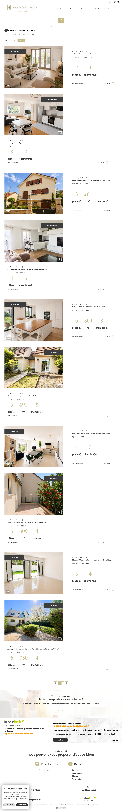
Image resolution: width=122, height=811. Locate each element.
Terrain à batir (77, 779)
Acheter (65, 9)
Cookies (97, 804)
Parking (75, 770)
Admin (78, 805)
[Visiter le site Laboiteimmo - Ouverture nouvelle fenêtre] (61, 808)
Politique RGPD (90, 805)
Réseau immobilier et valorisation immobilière (17, 26)
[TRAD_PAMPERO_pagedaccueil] (22, 13)
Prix (14, 40)
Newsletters (108, 9)
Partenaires (83, 805)
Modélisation (99, 9)
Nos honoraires (56, 805)
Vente (33, 26)
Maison (75, 776)
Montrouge (46, 770)
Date (20, 40)
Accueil (59, 9)
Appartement (77, 773)
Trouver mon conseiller (76, 9)
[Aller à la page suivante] (66, 682)
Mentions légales (71, 805)
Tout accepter (22, 805)
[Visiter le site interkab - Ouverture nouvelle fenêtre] (89, 799)
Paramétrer (9, 805)
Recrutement (89, 9)
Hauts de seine (41, 26)
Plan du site (63, 805)
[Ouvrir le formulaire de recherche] (61, 20)
